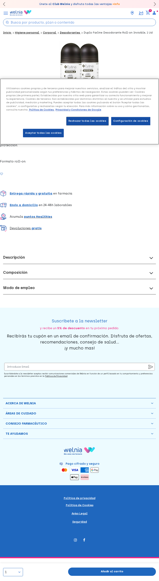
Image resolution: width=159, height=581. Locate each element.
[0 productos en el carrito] (148, 12)
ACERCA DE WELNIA (21, 403)
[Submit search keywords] (7, 22)
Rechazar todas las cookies (87, 120)
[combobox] (79, 22)
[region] (79, 112)
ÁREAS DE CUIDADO (21, 413)
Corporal (50, 32)
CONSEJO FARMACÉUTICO (26, 423)
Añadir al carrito (112, 571)
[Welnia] (20, 13)
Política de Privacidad (56, 376)
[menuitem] (154, 12)
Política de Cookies (79, 505)
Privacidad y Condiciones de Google (78, 109)
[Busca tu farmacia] (132, 12)
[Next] (153, 4)
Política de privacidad (79, 498)
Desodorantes (70, 32)
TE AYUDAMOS (17, 434)
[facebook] (84, 540)
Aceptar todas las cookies (43, 132)
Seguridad (79, 521)
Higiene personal (27, 32)
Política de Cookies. (41, 109)
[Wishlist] (6, 173)
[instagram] (75, 540)
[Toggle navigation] (5, 13)
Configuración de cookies (130, 120)
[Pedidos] (141, 13)
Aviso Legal (80, 513)
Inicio (7, 32)
